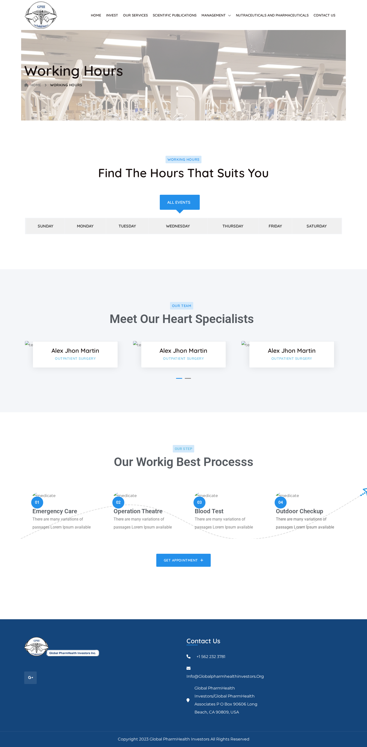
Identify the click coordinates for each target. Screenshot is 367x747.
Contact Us (324, 15)
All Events (178, 202)
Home (96, 15)
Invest (112, 15)
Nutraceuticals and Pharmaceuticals (272, 15)
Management (213, 15)
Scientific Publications (174, 15)
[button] (179, 378)
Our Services (135, 15)
